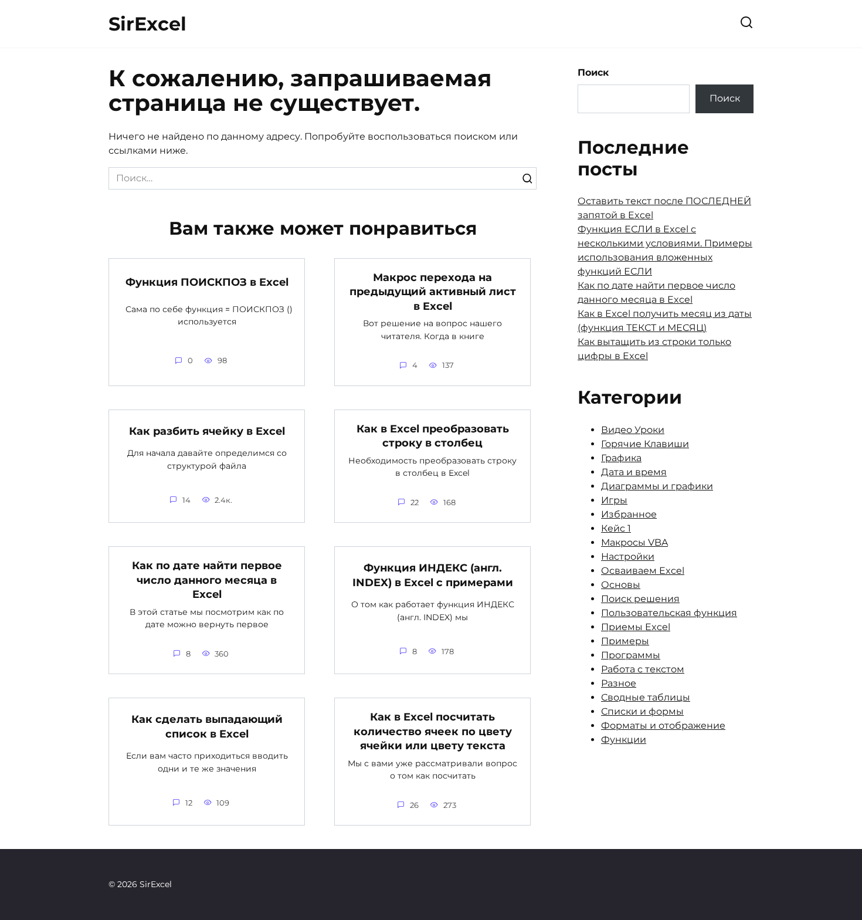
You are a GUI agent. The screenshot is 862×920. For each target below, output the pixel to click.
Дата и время (634, 472)
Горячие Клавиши (645, 443)
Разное (618, 683)
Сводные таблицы (645, 697)
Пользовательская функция (669, 612)
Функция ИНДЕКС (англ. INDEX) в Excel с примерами (432, 575)
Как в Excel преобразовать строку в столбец (433, 435)
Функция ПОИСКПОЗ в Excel (207, 282)
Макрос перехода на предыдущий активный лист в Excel (432, 291)
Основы (620, 584)
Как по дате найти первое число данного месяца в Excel (207, 579)
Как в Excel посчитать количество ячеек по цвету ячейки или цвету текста (433, 731)
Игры (614, 500)
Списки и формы (642, 711)
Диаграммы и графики (657, 486)
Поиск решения (640, 598)
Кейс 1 (616, 528)
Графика (621, 458)
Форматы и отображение (663, 725)
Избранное (629, 514)
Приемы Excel (635, 626)
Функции (623, 739)
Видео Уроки (632, 429)
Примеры (625, 641)
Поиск (593, 72)
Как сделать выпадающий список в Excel (207, 726)
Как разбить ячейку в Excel (207, 431)
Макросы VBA (634, 542)
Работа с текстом (642, 669)
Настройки (627, 556)
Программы (630, 655)
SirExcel (147, 23)
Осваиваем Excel (642, 570)
